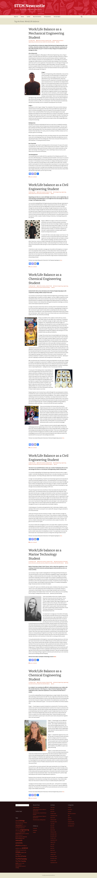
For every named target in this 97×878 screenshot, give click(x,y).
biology (22, 820)
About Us (16, 16)
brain (22, 822)
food (16, 835)
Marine (25, 836)
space (20, 850)
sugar (20, 854)
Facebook (35, 828)
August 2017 (52, 842)
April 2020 (52, 811)
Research (70, 819)
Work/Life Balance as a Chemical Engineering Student (45, 279)
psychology (23, 845)
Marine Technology (64, 561)
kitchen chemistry (19, 836)
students (17, 854)
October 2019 (53, 813)
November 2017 (53, 836)
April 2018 (52, 827)
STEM (30, 193)
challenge (25, 822)
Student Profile (48, 40)
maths (23, 838)
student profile (53, 563)
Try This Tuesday (71, 823)
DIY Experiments (47, 16)
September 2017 (53, 840)
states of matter (23, 850)
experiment (22, 832)
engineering (56, 40)
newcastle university (38, 41)
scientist (17, 850)
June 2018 (52, 823)
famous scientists (25, 833)
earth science (18, 830)
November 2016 (53, 858)
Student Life (44, 41)
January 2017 (53, 854)
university (43, 464)
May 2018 (52, 825)
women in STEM (21, 863)
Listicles (28, 16)
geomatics (21, 835)
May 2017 (52, 846)
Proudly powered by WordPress (48, 875)
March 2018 (52, 829)
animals (17, 820)
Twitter (34, 832)
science (25, 848)
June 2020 (52, 807)
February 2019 (53, 819)
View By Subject (57, 16)
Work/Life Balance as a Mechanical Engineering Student (46, 33)
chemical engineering (58, 286)
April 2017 (52, 848)
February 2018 (53, 832)
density (23, 827)
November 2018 (53, 821)
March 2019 (52, 817)
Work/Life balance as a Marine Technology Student (45, 554)
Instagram (35, 830)
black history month (18, 822)
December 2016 (53, 856)
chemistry (19, 826)
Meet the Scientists (37, 16)
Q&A (69, 815)
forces (19, 835)
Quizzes (69, 817)
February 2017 (53, 852)
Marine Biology (19, 838)
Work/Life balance (51, 41)
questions (17, 848)
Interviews (70, 809)
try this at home (21, 856)
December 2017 (53, 834)
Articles (22, 16)
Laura (58, 41)
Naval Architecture (32, 563)
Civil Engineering (57, 192)
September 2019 (53, 815)
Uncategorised (71, 825)
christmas (24, 826)
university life (39, 193)
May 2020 (52, 809)
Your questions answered (21, 866)
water (17, 863)
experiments (19, 833)
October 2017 (53, 838)
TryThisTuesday (21, 859)
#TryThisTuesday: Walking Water (39, 819)
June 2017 (52, 844)
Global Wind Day (36, 807)
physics (18, 845)
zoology (17, 867)
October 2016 (53, 860)
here (61, 260)
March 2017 (52, 850)
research (20, 848)
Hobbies (30, 464)
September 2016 (53, 862)
